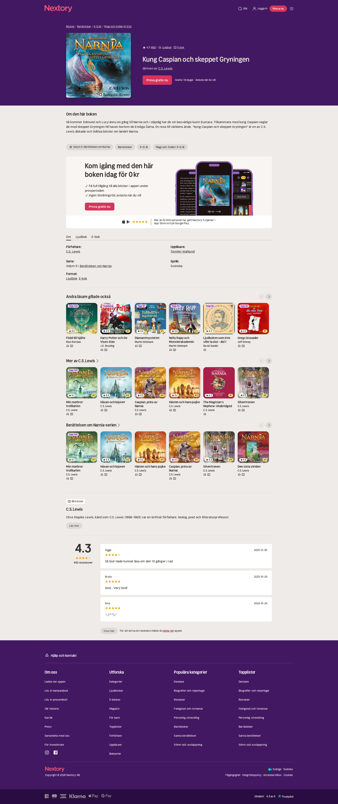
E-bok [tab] (96, 237)
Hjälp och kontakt (64, 655)
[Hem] (140, 8)
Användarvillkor (272, 775)
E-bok (83, 278)
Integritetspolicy (252, 775)
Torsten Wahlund (183, 251)
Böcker (70, 26)
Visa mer (108, 631)
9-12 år (98, 26)
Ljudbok (71, 278)
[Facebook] (55, 752)
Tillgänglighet (232, 775)
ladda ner (168, 630)
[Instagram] (47, 752)
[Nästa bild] (269, 297)
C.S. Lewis (165, 68)
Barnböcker (84, 26)
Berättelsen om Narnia (95, 266)
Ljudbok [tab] (81, 237)
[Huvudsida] (291, 8)
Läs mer (74, 526)
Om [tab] (68, 237)
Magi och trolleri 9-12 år (118, 26)
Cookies (288, 775)
